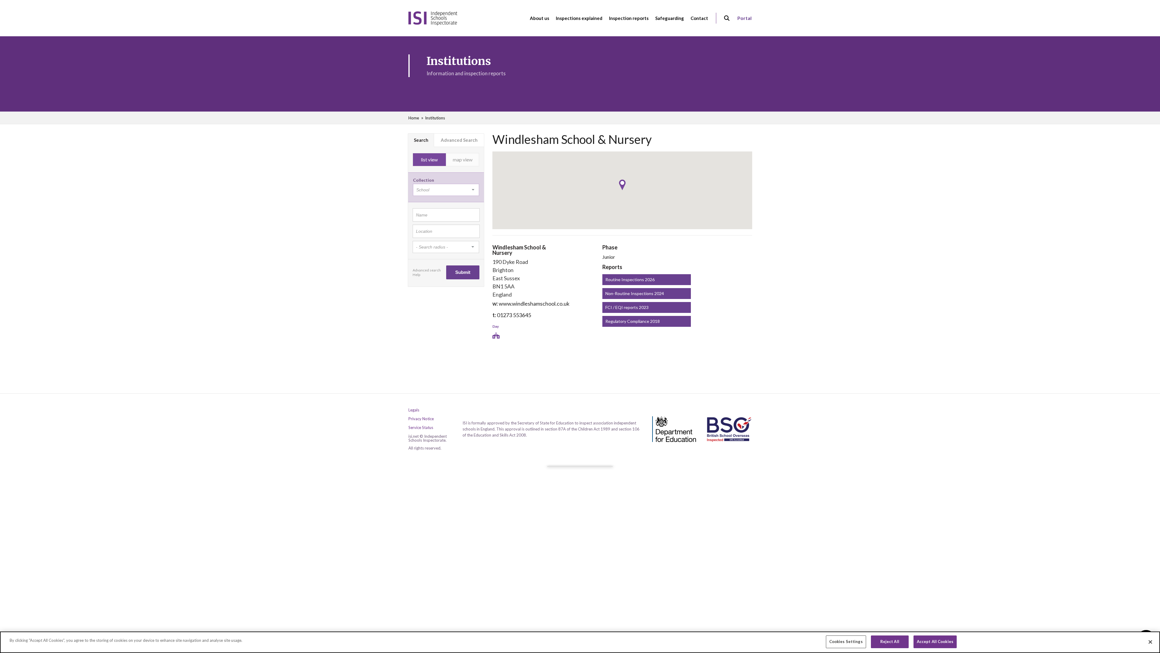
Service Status (420, 428)
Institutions (435, 117)
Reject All (889, 641)
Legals (413, 410)
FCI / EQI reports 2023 (627, 307)
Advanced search (427, 270)
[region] (580, 642)
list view (429, 159)
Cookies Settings (846, 641)
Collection (423, 180)
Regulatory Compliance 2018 (632, 321)
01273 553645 (514, 315)
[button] (622, 185)
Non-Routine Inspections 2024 (634, 293)
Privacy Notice (421, 419)
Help (416, 274)
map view (462, 159)
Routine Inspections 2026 (630, 279)
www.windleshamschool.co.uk (534, 303)
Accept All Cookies (935, 641)
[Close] (1150, 641)
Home (413, 117)
